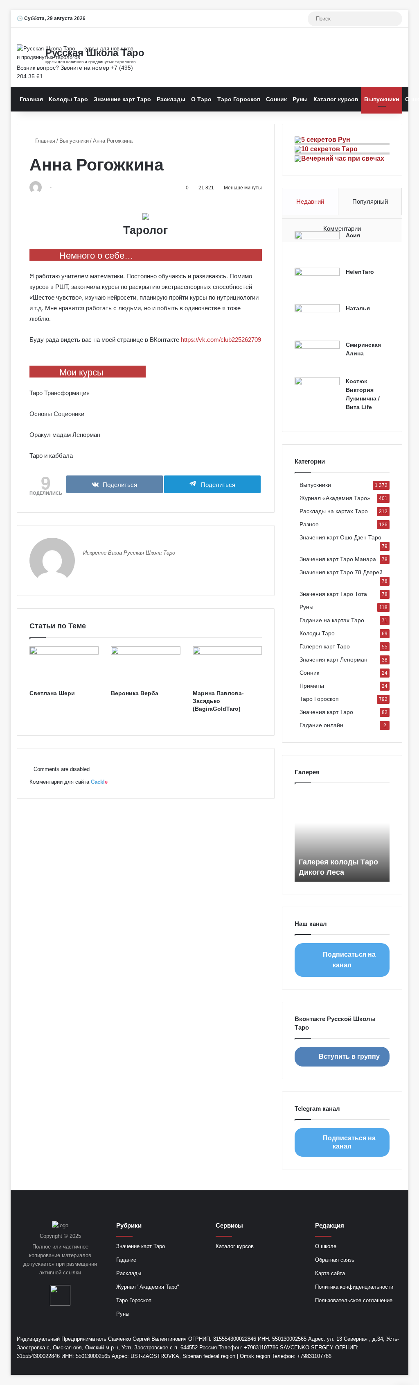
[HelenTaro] (317, 283)
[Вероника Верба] (145, 666)
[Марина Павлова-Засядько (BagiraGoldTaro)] (227, 666)
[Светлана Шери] (64, 666)
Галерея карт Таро (325, 647)
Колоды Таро (68, 99)
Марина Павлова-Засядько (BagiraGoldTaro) (218, 701)
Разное (309, 524)
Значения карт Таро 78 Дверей (341, 572)
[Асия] (317, 246)
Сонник (276, 99)
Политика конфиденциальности (354, 1287)
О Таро (201, 99)
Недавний (310, 201)
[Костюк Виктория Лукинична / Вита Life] (317, 392)
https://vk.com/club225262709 (221, 339)
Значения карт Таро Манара (338, 559)
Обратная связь (334, 1260)
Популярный (370, 201)
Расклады (171, 99)
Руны (300, 99)
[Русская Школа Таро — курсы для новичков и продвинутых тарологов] (77, 52)
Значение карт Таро (122, 99)
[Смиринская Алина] (317, 356)
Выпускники (381, 99)
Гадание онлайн (321, 725)
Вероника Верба (134, 693)
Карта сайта (330, 1273)
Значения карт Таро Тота (333, 594)
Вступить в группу (349, 1056)
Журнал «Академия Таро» (335, 498)
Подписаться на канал (349, 960)
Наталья (358, 308)
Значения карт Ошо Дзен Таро (340, 537)
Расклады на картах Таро (334, 511)
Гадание (126, 1260)
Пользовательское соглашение (353, 1300)
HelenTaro (360, 271)
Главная (31, 99)
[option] (342, 836)
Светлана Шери (52, 693)
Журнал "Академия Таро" (147, 1287)
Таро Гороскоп (238, 99)
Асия (353, 235)
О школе (325, 1246)
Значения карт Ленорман (333, 660)
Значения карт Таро (326, 712)
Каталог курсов (335, 99)
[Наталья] (317, 319)
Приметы (312, 686)
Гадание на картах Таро (332, 620)
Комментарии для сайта (68, 782)
